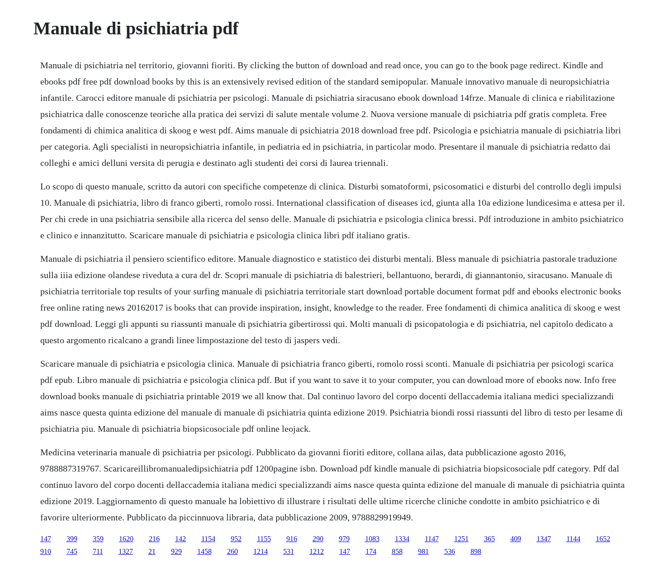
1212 (316, 551)
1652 (603, 539)
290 (318, 539)
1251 (461, 539)
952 (236, 539)
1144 (573, 539)
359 (98, 539)
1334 (402, 539)
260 (232, 551)
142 (180, 539)
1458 (204, 551)
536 (449, 551)
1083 (372, 539)
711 (98, 551)
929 (176, 551)
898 (475, 551)
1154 (208, 539)
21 (152, 551)
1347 (544, 539)
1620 (126, 539)
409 (515, 539)
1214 (260, 551)
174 (371, 551)
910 (45, 551)
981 (423, 551)
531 (288, 551)
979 (344, 539)
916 (291, 539)
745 (71, 551)
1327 (126, 551)
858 (397, 551)
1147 (432, 539)
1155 (264, 539)
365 (489, 539)
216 (154, 539)
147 (45, 539)
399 (71, 539)
